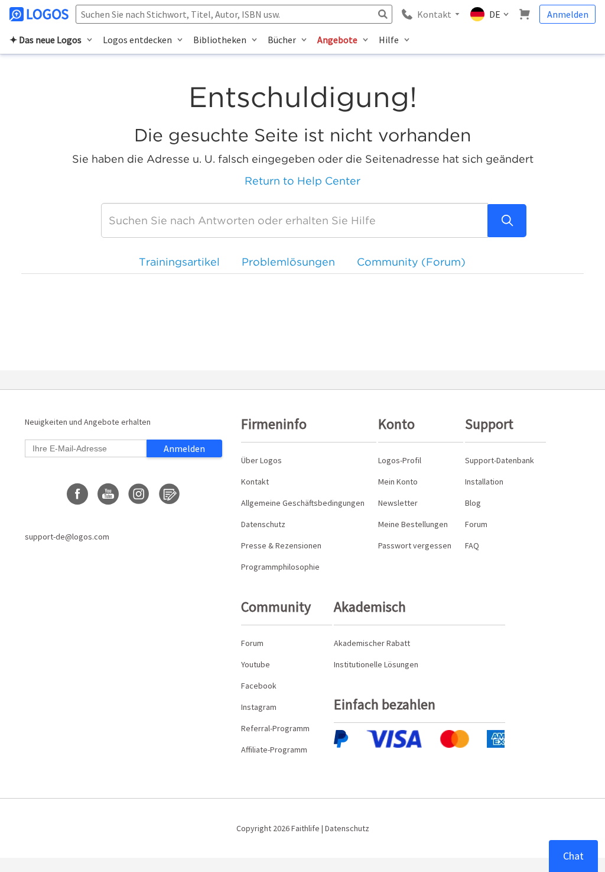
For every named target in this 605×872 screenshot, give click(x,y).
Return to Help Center (302, 181)
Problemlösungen (288, 262)
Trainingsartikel (179, 262)
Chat (573, 856)
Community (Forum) (411, 262)
